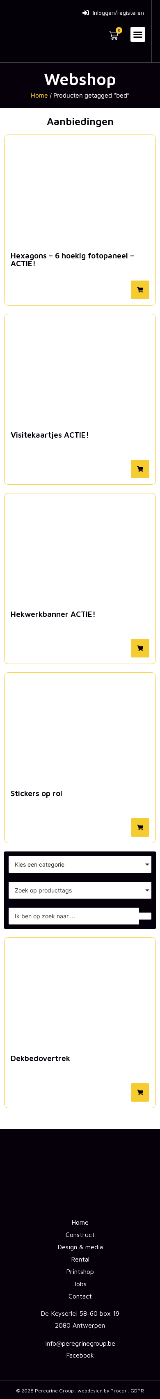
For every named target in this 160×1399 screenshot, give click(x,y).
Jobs (80, 1283)
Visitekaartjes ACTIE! (50, 434)
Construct (80, 1234)
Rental (80, 1259)
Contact (80, 1296)
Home (39, 95)
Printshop (80, 1271)
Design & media (80, 1247)
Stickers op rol (36, 793)
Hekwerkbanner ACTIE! (53, 613)
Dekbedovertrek (40, 1058)
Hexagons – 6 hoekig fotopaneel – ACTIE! (72, 259)
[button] (137, 34)
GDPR (137, 1391)
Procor (118, 1391)
